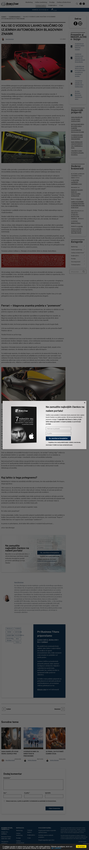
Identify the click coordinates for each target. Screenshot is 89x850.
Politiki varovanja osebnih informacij (62, 445)
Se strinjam (81, 846)
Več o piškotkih (56, 848)
